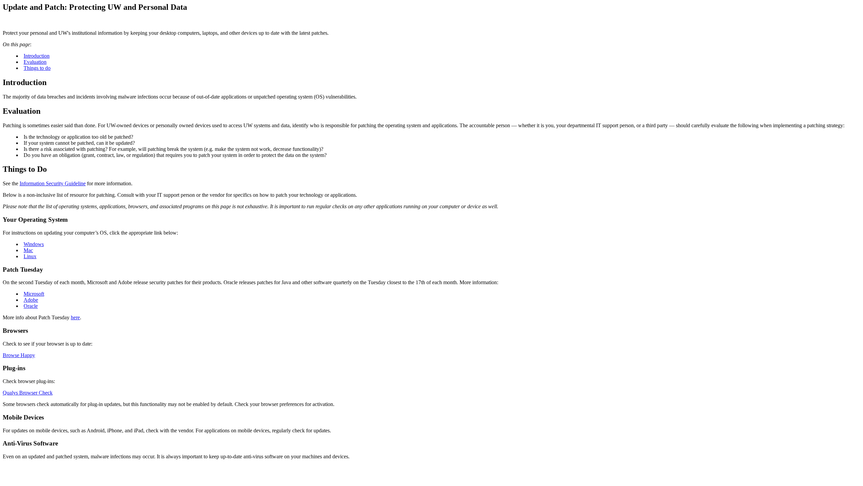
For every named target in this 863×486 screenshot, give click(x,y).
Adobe (31, 300)
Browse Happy (19, 355)
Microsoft (34, 294)
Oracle (31, 306)
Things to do (37, 68)
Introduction (37, 56)
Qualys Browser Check (28, 393)
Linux (30, 256)
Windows (34, 244)
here (75, 317)
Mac (28, 250)
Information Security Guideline (53, 183)
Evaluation (35, 62)
